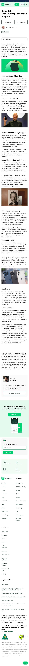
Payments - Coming (21, 501)
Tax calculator (4, 584)
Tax (17, 511)
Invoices (18, 497)
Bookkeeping (19, 504)
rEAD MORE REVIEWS (14, 393)
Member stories (5, 501)
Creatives (3, 539)
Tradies (3, 542)
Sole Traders (4, 532)
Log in (22, 4)
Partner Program (5, 515)
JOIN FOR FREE (14, 415)
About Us (3, 483)
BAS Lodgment (19, 515)
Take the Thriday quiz (5, 569)
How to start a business (4, 564)
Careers (3, 508)
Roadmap (3, 494)
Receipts (18, 490)
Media (3, 504)
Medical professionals (4, 546)
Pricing (3, 490)
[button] (26, 4)
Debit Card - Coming (21, 487)
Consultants (4, 535)
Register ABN (4, 511)
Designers (3, 551)
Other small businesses (4, 559)
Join (17, 4)
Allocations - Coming (19, 519)
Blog (2, 497)
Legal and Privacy (5, 518)
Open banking (19, 483)
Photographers (5, 554)
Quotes (18, 494)
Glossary (3, 574)
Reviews (3, 487)
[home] (6, 4)
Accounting (19, 508)
